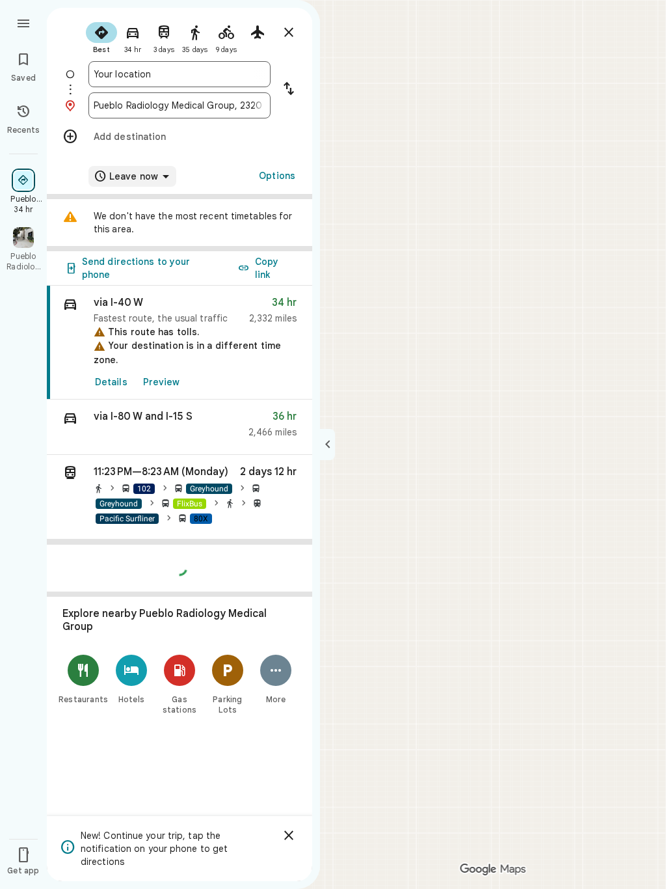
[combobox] (179, 74)
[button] (179, 427)
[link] (179, 343)
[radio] (101, 36)
